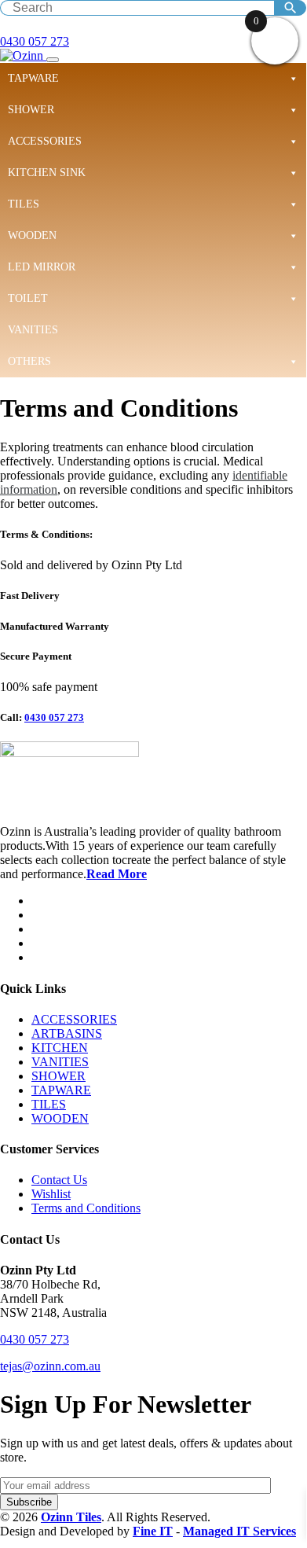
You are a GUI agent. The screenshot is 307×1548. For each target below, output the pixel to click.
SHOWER (31, 110)
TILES (23, 204)
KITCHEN (59, 1047)
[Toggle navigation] (52, 59)
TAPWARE (33, 78)
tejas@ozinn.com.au (50, 1366)
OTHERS (29, 361)
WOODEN (32, 235)
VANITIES (33, 330)
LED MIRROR (41, 267)
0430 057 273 (34, 41)
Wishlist (51, 1194)
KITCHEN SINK (47, 172)
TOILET (28, 298)
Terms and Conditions (86, 1208)
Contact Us (59, 1179)
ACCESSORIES (45, 141)
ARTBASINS (66, 1033)
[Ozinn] (23, 55)
